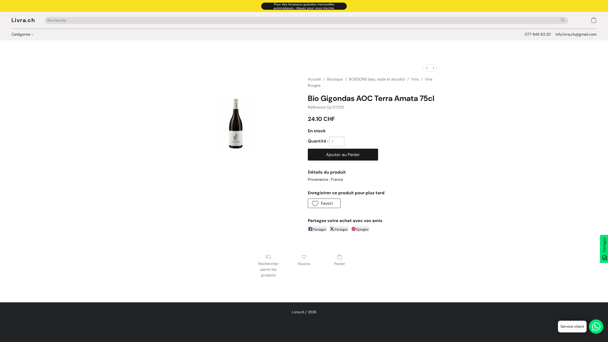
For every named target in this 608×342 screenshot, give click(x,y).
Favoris (304, 263)
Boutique (335, 79)
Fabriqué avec (304, 329)
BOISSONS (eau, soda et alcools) (377, 79)
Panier (339, 263)
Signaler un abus (304, 321)
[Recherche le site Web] (562, 20)
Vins (415, 79)
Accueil (314, 79)
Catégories (21, 34)
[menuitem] (426, 67)
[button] (304, 6)
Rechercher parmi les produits (268, 269)
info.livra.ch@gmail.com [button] (576, 34)
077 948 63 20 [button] (538, 34)
